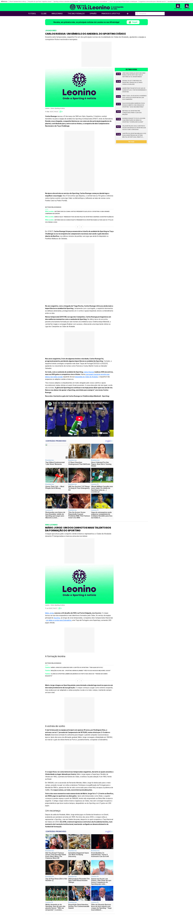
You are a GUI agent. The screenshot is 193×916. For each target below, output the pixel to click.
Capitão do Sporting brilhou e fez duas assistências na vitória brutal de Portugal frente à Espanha (134, 135)
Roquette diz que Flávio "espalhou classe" (40, 1)
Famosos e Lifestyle (111, 13)
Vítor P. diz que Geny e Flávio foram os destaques (123, 1)
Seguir (135, 22)
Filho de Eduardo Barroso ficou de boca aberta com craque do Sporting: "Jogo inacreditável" (133, 105)
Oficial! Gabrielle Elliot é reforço (17, 1)
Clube (44, 13)
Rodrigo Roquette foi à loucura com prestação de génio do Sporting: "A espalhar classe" (134, 120)
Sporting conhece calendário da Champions (66, 1)
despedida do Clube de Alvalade (86, 377)
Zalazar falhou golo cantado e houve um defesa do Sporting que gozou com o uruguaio (134, 127)
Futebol (32, 13)
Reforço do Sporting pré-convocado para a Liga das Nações (132, 112)
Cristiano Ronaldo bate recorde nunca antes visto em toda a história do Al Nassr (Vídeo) (134, 74)
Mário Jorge (49, 613)
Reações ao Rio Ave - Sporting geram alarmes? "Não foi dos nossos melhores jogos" (81, 670)
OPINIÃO (93, 13)
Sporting (57, 618)
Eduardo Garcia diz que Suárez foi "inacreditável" (94, 1)
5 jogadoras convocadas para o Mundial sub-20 (152, 1)
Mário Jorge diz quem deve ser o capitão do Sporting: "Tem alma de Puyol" (77, 667)
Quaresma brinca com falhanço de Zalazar (180, 1)
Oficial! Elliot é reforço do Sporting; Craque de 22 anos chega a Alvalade (132, 82)
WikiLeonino (57, 13)
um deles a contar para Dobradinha (58, 620)
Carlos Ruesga (89, 372)
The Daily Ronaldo (76, 13)
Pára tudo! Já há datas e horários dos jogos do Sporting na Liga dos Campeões (134, 97)
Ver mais (131, 142)
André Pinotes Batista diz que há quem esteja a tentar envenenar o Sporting (134, 90)
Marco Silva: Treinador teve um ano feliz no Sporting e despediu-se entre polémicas (84, 217)
